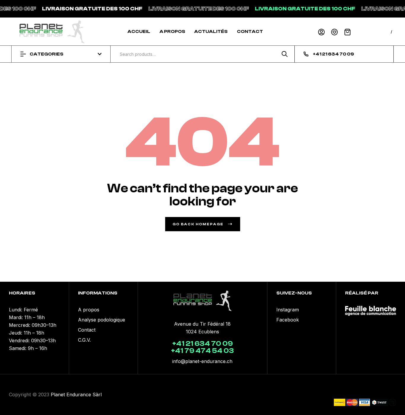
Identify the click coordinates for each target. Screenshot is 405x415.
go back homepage (198, 224)
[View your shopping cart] (347, 32)
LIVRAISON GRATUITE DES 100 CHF (88, 9)
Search (282, 54)
